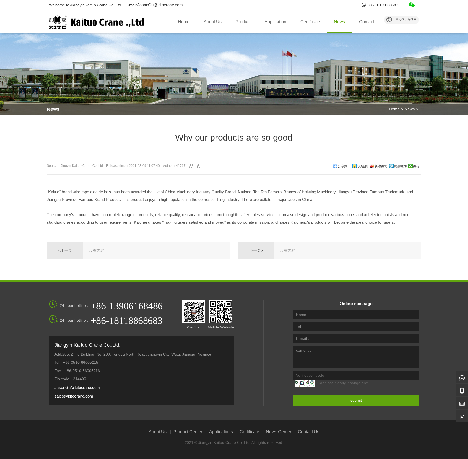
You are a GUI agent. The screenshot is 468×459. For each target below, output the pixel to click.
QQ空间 (362, 166)
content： (304, 350)
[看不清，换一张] (305, 383)
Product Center (187, 432)
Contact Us (308, 432)
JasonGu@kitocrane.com (160, 4)
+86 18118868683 (382, 5)
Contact (366, 21)
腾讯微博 (400, 166)
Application (275, 21)
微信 (416, 166)
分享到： (344, 166)
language (401, 19)
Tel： (300, 326)
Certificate (310, 21)
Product (243, 21)
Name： (303, 314)
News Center (278, 432)
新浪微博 (381, 166)
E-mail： (303, 338)
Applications (221, 432)
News (339, 21)
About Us (213, 21)
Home (184, 21)
